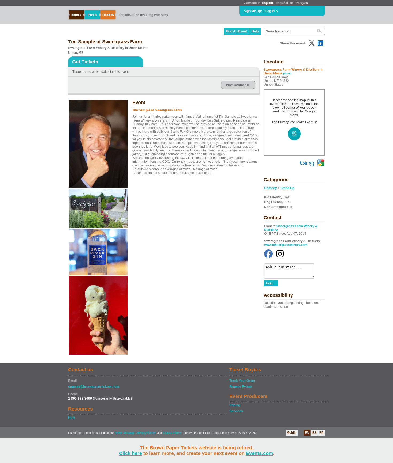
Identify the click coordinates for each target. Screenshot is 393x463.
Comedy (270, 188)
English (267, 3)
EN (307, 433)
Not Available (238, 85)
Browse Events (241, 387)
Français (301, 3)
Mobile (291, 433)
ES (314, 433)
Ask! (269, 283)
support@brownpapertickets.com (93, 387)
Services (236, 411)
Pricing (234, 405)
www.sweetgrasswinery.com (285, 245)
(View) (287, 73)
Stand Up (287, 188)
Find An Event (236, 31)
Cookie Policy (172, 432)
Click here (130, 453)
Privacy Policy (146, 432)
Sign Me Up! (253, 11)
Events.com (259, 453)
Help (255, 31)
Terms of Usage (124, 432)
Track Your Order (242, 381)
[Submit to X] (311, 43)
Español (282, 3)
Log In (270, 11)
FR (321, 433)
